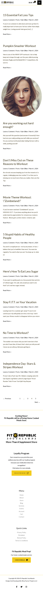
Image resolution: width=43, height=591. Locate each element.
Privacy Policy (21, 532)
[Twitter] (21, 587)
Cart (21, 514)
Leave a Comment (9, 20)
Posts (18, 20)
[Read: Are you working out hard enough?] (21, 96)
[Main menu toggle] (39, 2)
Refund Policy (21, 538)
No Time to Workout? (16, 332)
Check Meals (20, 560)
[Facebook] (17, 587)
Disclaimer (21, 535)
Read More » (7, 34)
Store (21, 500)
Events (21, 508)
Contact (21, 517)
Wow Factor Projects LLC (29, 581)
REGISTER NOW (20, 473)
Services (21, 506)
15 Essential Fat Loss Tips (18, 15)
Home (22, 495)
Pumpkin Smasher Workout (19, 46)
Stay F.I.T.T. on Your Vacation (19, 302)
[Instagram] (26, 587)
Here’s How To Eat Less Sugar (20, 271)
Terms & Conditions (21, 540)
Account (21, 511)
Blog (21, 503)
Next (37, 402)
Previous (7, 398)
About (22, 498)
